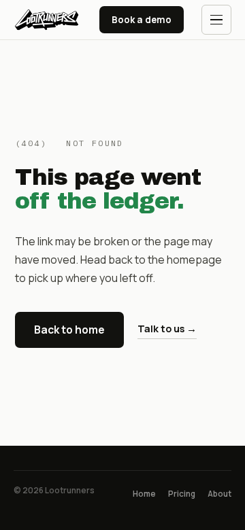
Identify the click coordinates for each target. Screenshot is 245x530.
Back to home (69, 329)
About (219, 494)
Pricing (181, 494)
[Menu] (216, 20)
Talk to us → (167, 328)
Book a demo (142, 20)
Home (144, 494)
